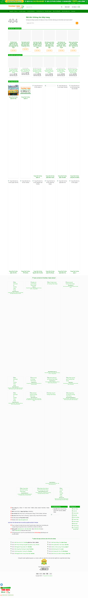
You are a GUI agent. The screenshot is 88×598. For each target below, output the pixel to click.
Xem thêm (13, 50)
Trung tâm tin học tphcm (47, 575)
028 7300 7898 (28, 528)
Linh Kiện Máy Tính (40, 11)
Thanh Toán (75, 519)
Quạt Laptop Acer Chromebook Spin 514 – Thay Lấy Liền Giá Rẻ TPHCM (49, 71)
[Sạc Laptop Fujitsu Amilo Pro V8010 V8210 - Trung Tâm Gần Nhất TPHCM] (61, 62)
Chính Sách (75, 513)
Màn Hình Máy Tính (66, 11)
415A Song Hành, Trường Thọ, (23, 551)
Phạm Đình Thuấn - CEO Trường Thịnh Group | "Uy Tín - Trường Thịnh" (34, 288)
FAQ (69, 3)
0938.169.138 (4, 595)
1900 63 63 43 (21, 528)
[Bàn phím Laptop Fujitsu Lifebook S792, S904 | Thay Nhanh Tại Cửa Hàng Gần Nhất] (73, 62)
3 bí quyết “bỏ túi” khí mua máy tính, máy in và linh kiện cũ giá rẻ (34, 384)
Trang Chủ (11, 11)
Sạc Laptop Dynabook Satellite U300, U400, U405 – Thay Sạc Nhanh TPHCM (13, 71)
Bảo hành (75, 523)
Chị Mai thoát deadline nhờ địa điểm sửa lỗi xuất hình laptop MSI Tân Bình (13, 45)
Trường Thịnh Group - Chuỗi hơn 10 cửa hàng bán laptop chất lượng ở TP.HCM (15, 293)
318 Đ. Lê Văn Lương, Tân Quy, (60, 546)
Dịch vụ (15, 11)
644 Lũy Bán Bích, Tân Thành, (59, 544)
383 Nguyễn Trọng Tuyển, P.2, (23, 546)
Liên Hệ (78, 3)
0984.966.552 (10, 595)
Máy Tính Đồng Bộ (56, 11)
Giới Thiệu (73, 3)
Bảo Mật (75, 515)
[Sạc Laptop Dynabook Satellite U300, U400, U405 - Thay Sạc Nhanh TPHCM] (13, 62)
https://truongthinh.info (23, 519)
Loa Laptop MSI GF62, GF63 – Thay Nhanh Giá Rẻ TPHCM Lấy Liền (25, 70)
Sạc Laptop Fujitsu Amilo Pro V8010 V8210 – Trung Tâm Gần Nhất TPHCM (61, 71)
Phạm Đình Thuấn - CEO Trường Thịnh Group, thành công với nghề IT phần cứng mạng (15, 388)
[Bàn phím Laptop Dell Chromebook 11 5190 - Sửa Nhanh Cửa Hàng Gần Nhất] (37, 62)
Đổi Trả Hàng (76, 517)
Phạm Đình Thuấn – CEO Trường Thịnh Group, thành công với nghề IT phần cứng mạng (70, 399)
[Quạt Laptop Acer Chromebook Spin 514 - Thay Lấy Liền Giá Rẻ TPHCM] (49, 62)
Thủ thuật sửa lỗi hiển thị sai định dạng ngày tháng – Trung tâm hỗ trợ (25, 44)
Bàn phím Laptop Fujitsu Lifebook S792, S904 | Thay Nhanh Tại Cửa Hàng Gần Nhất (73, 71)
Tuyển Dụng (76, 525)
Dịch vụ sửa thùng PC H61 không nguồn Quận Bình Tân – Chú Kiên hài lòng (73, 45)
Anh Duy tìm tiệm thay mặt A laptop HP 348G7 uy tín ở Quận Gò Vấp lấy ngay (37, 45)
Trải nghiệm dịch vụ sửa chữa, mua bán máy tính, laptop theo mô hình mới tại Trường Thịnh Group (33, 399)
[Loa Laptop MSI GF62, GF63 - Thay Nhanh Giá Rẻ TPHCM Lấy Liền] (25, 62)
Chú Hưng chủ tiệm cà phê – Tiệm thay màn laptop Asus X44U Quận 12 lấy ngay (49, 45)
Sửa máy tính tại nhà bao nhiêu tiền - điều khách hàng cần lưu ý (52, 484)
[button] (67, 7)
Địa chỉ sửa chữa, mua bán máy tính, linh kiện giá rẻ (70, 287)
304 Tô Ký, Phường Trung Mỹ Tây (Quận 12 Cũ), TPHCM (27, 544)
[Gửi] (62, 7)
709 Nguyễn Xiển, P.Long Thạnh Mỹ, (24, 553)
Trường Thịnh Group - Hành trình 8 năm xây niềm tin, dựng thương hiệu (52, 382)
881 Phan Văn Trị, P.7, (21, 542)
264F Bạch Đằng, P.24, (59, 542)
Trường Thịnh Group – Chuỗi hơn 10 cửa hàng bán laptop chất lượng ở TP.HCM (43, 493)
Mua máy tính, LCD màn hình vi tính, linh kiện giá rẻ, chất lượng (70, 384)
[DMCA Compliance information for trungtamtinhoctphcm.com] (44, 569)
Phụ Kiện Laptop (48, 11)
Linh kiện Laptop (22, 11)
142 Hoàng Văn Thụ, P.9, (60, 551)
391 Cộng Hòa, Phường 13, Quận (24, 549)
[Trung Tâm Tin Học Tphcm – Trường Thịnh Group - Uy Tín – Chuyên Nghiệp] (16, 7)
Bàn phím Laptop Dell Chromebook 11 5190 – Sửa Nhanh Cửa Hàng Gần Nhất (37, 71)
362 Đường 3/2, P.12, (57, 549)
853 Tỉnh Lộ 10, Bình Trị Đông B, (61, 553)
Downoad (73, 11)
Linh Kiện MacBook (31, 11)
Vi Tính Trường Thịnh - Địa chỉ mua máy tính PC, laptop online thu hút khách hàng (25, 495)
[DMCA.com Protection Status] (44, 562)
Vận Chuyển (76, 521)
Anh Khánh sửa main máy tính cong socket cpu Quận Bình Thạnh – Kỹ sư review (61, 45)
